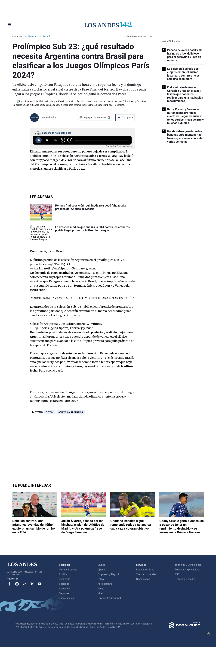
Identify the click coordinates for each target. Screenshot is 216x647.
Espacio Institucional (109, 598)
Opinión (102, 569)
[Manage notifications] (208, 632)
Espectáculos (66, 598)
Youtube (40, 584)
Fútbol (50, 412)
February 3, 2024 (84, 268)
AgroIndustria (105, 583)
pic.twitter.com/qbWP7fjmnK (81, 324)
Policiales (64, 588)
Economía (64, 579)
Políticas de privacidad (187, 569)
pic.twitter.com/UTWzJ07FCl (50, 264)
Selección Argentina (70, 412)
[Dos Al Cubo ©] (185, 627)
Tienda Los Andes (146, 574)
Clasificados (143, 579)
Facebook (9, 584)
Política (63, 574)
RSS (177, 574)
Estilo (101, 579)
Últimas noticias (68, 569)
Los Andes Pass (145, 569)
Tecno (101, 588)
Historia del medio (185, 579)
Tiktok (24, 584)
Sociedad (64, 583)
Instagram (17, 584)
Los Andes (17, 36)
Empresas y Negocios (110, 574)
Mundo (101, 564)
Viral (100, 593)
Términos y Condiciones (188, 564)
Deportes (32, 36)
